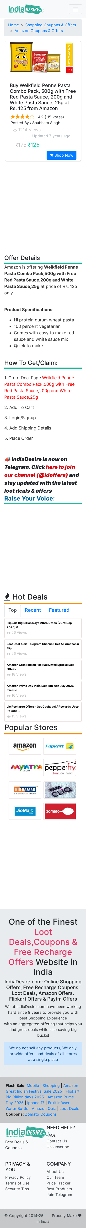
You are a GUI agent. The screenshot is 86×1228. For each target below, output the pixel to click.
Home (13, 24)
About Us (55, 1171)
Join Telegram (59, 1194)
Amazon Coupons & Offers (39, 30)
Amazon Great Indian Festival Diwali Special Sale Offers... (40, 667)
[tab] (12, 611)
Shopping (51, 1085)
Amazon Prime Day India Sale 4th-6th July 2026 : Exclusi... (41, 688)
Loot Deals (69, 1108)
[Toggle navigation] (75, 9)
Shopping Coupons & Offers (50, 24)
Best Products (59, 1188)
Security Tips (17, 1188)
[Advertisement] (43, 207)
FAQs (51, 1135)
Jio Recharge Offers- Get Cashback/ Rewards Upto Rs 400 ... (43, 709)
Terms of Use (17, 1183)
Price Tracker (58, 1183)
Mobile (33, 1085)
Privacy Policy (18, 1177)
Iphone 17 (35, 1102)
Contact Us (57, 1141)
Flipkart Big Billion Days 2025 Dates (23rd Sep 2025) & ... (39, 625)
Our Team (55, 1177)
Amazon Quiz (44, 1108)
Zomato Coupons (41, 1114)
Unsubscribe (58, 1146)
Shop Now (63, 155)
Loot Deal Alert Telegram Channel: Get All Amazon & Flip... (43, 646)
